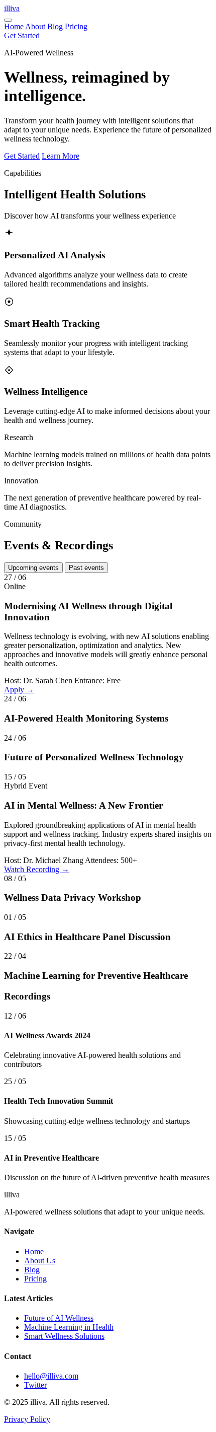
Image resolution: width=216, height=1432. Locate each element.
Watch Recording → (36, 869)
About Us (39, 1260)
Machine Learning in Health (69, 1327)
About (35, 26)
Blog (55, 26)
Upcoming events (33, 567)
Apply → (19, 689)
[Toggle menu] (8, 20)
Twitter (35, 1385)
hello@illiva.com (51, 1376)
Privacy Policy (27, 1419)
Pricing (76, 26)
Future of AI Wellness (58, 1318)
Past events (86, 567)
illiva (12, 8)
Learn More (60, 156)
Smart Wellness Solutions (64, 1336)
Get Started (22, 35)
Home (14, 26)
